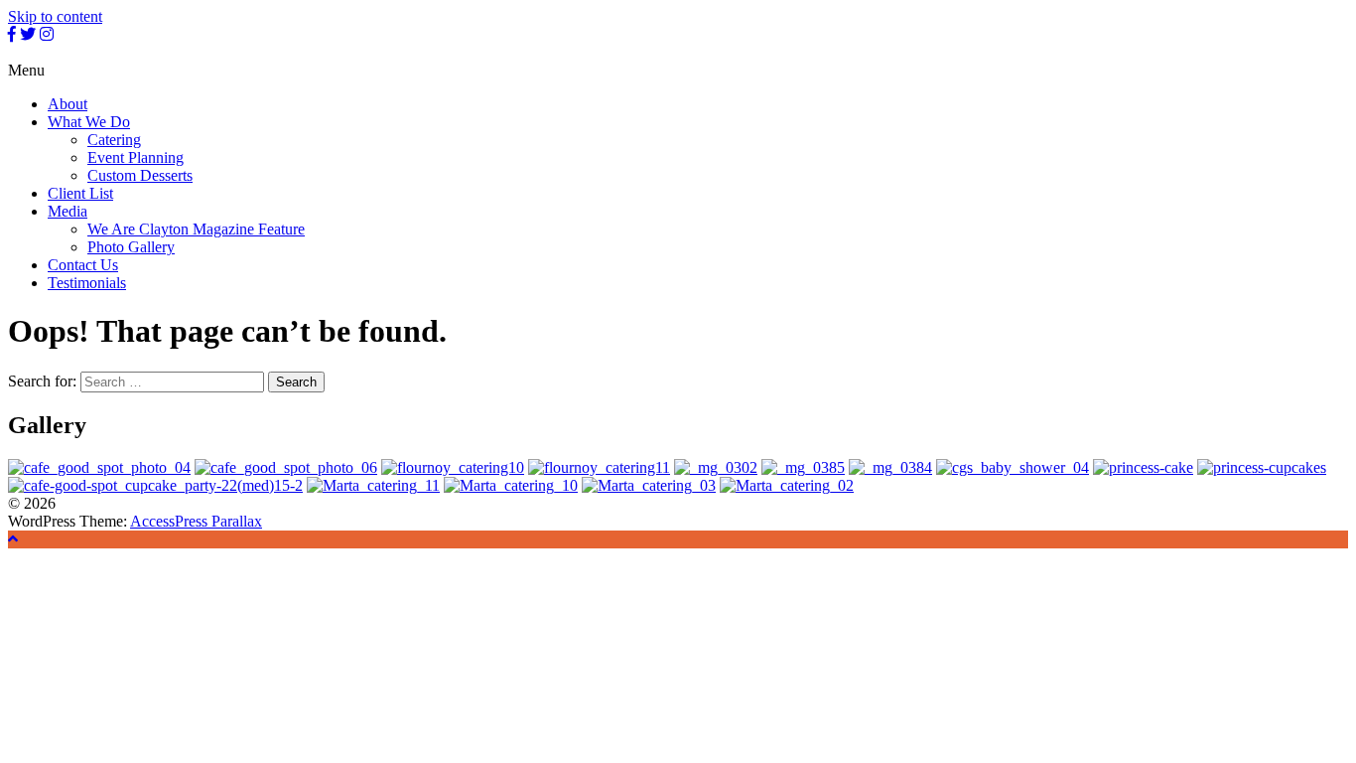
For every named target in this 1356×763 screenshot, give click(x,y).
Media (67, 211)
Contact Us (83, 264)
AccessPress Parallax (196, 521)
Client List (80, 193)
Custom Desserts (140, 175)
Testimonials (87, 282)
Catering (114, 139)
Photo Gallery (131, 246)
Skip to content (55, 16)
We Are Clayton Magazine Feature (196, 229)
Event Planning (135, 157)
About (67, 103)
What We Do (89, 121)
